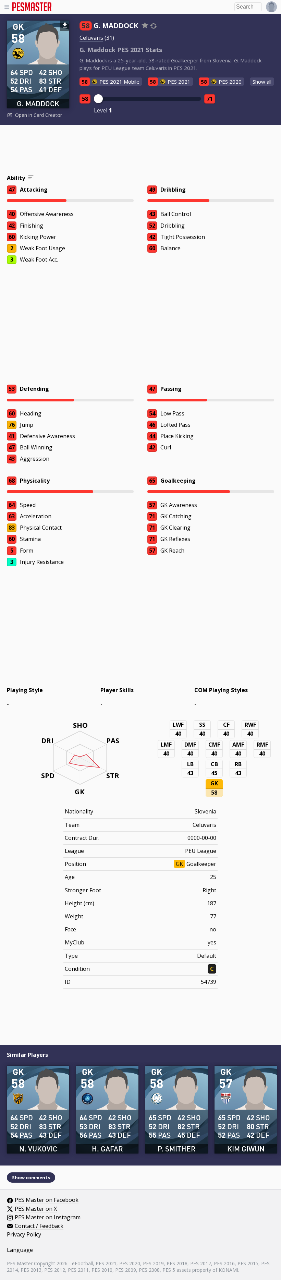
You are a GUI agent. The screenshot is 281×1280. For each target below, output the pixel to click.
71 (210, 98)
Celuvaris (91, 37)
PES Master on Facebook (46, 1200)
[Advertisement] (140, 150)
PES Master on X (36, 1209)
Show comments (31, 1177)
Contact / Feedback (39, 1226)
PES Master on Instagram (48, 1217)
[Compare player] (153, 26)
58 (85, 98)
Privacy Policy (24, 1234)
